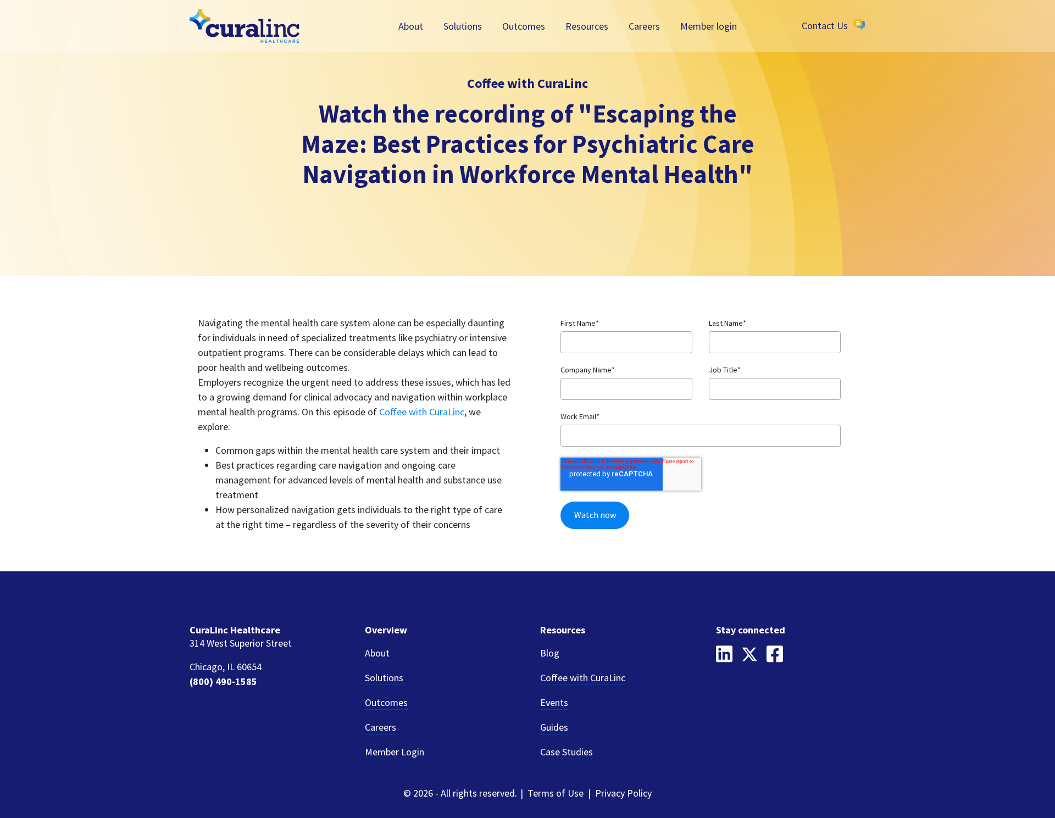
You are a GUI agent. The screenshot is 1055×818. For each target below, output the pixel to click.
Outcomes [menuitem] (386, 702)
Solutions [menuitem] (384, 677)
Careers (644, 25)
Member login (708, 25)
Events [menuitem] (554, 702)
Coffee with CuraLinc (421, 411)
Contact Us (825, 25)
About (410, 25)
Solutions (462, 25)
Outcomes (523, 25)
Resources (586, 25)
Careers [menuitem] (380, 727)
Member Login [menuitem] (394, 751)
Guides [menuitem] (554, 727)
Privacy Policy (623, 793)
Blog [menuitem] (549, 653)
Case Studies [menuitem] (566, 751)
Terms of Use (556, 793)
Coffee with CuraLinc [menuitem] (582, 677)
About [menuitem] (377, 653)
